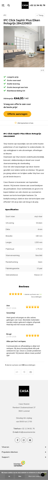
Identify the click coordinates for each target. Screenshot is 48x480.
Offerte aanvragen (17, 114)
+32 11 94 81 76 (37, 5)
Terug (40, 15)
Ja (9, 476)
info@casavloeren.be (26, 432)
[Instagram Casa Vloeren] (23, 440)
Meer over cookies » (35, 476)
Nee (20, 476)
